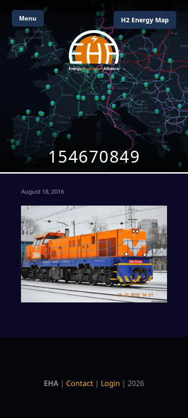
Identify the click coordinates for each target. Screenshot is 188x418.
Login (110, 383)
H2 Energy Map (145, 20)
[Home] (94, 50)
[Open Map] (94, 86)
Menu (28, 18)
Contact (79, 383)
